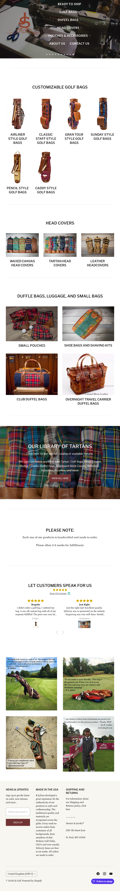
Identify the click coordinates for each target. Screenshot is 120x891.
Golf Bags (68, 12)
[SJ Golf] (24, 24)
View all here (60, 478)
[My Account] (104, 23)
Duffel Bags (68, 20)
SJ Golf (17, 880)
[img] (60, 590)
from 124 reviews (58, 593)
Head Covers (68, 27)
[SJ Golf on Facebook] (98, 873)
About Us (57, 43)
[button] (58, 632)
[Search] (96, 23)
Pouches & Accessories (68, 35)
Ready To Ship (69, 4)
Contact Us (79, 43)
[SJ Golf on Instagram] (104, 873)
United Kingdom (20, 874)
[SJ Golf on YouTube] (111, 873)
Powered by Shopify (32, 880)
